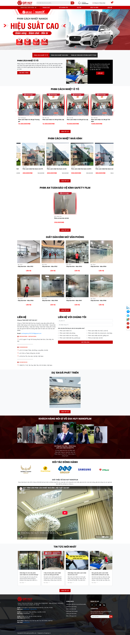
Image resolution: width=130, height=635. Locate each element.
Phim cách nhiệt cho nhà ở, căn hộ (98, 330)
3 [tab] (73, 47)
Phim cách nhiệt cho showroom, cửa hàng (100, 333)
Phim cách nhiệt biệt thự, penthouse (70, 338)
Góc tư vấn (94, 7)
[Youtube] (100, 603)
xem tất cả (65, 131)
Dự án (79, 7)
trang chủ (46, 7)
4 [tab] (75, 47)
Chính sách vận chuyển (72, 609)
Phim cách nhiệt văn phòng (67, 333)
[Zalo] (104, 603)
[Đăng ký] (111, 614)
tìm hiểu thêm (23, 72)
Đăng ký (96, 3)
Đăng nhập (102, 3)
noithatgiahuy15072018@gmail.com (31, 333)
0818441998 (26, 607)
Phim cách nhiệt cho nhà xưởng (69, 335)
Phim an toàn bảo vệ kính (95, 338)
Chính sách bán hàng (71, 604)
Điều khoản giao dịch (71, 614)
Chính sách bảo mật (71, 607)
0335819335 (85, 3)
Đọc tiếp (22, 580)
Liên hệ (109, 7)
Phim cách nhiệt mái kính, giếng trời (98, 335)
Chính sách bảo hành (71, 611)
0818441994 (33, 607)
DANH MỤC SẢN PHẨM (27, 7)
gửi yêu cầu (85, 342)
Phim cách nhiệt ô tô (65, 330)
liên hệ (100, 73)
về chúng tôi (63, 7)
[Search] (72, 2)
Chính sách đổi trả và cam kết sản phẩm (76, 602)
